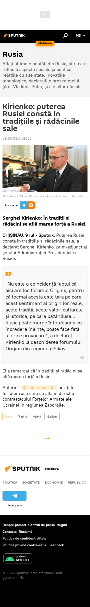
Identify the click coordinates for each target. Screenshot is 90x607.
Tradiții (22, 416)
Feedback (56, 545)
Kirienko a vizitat (39, 387)
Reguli (62, 525)
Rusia (8, 416)
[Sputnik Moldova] (15, 37)
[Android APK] (18, 559)
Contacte (9, 531)
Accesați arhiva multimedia (65, 196)
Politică (9, 482)
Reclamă (25, 531)
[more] (82, 357)
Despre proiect (14, 525)
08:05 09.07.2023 (17, 138)
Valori (37, 416)
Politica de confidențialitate (24, 538)
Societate (31, 482)
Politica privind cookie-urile (24, 545)
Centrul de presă (41, 525)
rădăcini (52, 416)
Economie (54, 482)
